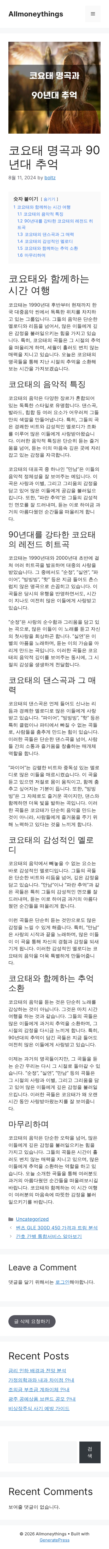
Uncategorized (32, 1219)
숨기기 (49, 199)
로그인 (62, 1282)
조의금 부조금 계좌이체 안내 (39, 1389)
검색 (89, 1452)
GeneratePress (55, 1540)
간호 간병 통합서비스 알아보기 (49, 1236)
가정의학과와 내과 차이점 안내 (41, 1380)
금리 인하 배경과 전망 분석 (37, 1370)
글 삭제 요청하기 (32, 1321)
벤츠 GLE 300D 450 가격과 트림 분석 (57, 1228)
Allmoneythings (35, 14)
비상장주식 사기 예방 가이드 (39, 1408)
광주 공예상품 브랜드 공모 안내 (42, 1399)
